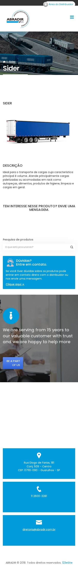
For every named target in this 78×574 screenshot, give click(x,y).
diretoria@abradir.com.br (39, 529)
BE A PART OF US (13, 363)
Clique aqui (14, 284)
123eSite (67, 563)
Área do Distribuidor (60, 4)
